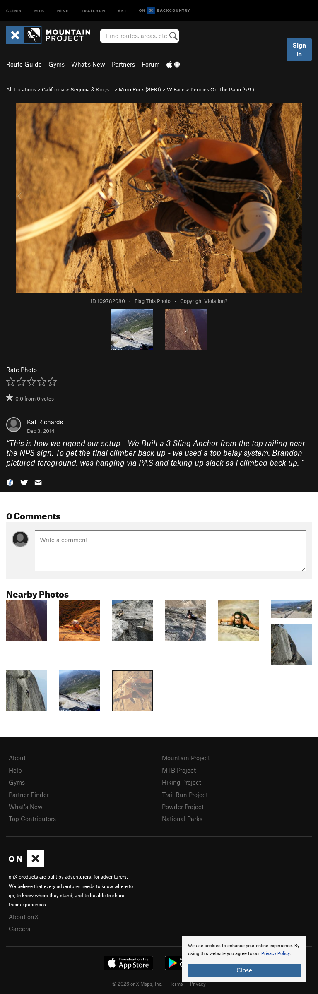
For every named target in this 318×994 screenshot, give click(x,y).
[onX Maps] (26, 864)
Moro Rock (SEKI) (140, 89)
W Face (176, 89)
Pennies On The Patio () (222, 89)
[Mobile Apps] (173, 64)
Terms (176, 984)
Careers (19, 928)
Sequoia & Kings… (91, 89)
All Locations (21, 89)
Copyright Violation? (203, 301)
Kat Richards (45, 421)
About (17, 757)
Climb (14, 10)
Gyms (56, 64)
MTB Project (179, 770)
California (53, 89)
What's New (88, 64)
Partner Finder (29, 794)
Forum (151, 64)
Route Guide (24, 64)
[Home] (52, 35)
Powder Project (183, 806)
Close (244, 970)
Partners (123, 64)
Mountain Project (186, 757)
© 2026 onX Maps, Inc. (137, 984)
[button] (10, 482)
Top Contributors (32, 818)
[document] (244, 959)
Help (15, 770)
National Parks (182, 818)
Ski (122, 10)
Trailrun (93, 10)
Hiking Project (181, 782)
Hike (63, 10)
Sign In (299, 49)
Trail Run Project (185, 794)
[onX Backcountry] (164, 10)
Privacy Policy (275, 953)
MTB (39, 10)
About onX (24, 916)
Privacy (198, 984)
